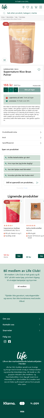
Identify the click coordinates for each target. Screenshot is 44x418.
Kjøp (19, 256)
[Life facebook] (9, 343)
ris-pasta (22, 17)
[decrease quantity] (6, 89)
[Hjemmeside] (4, 7)
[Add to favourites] (38, 69)
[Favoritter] (27, 7)
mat (16, 17)
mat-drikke (9, 17)
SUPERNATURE (8, 69)
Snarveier (7, 330)
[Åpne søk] (23, 13)
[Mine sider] (32, 7)
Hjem (3, 17)
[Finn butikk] (24, 7)
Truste (25, 188)
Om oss (6, 319)
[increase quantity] (15, 89)
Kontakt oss (8, 325)
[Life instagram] (5, 343)
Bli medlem (22, 286)
